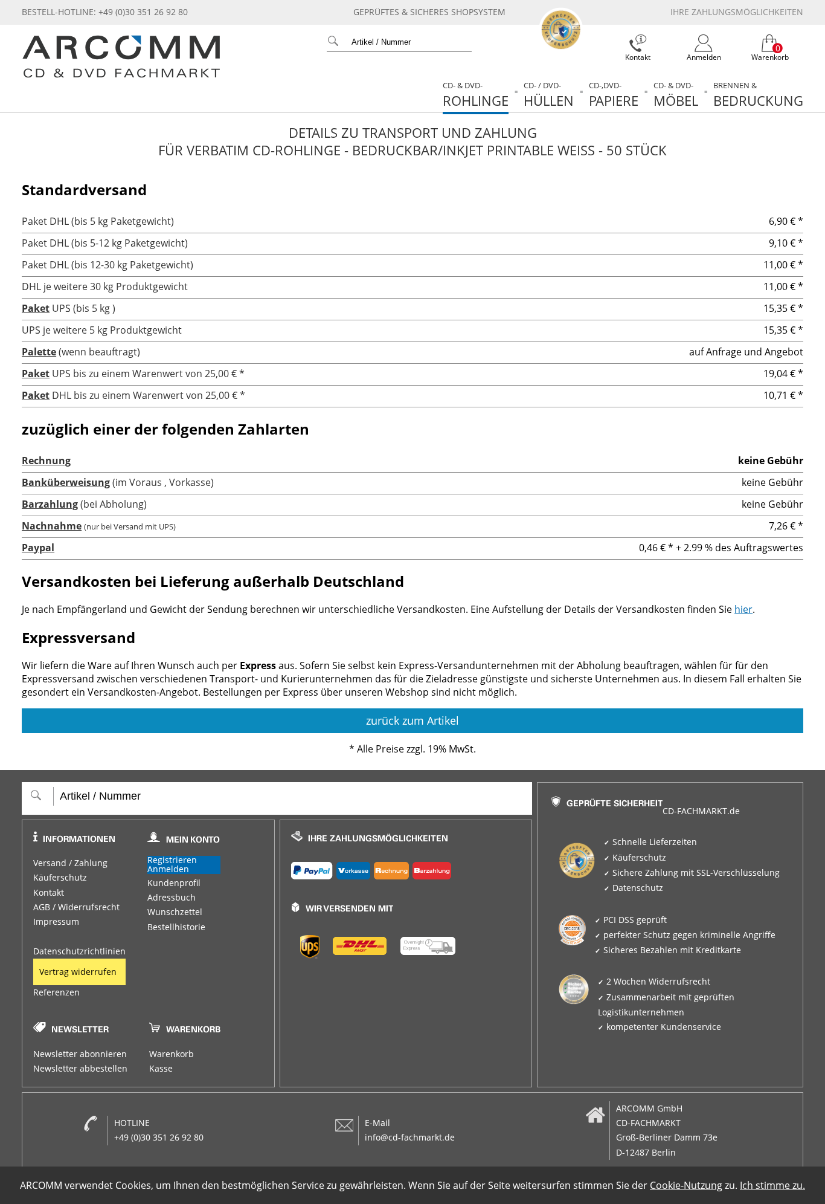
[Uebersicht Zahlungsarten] (406, 867)
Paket (36, 308)
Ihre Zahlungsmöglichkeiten (736, 12)
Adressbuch (171, 897)
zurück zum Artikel (412, 720)
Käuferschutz (60, 877)
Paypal (38, 547)
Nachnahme (52, 525)
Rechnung (46, 460)
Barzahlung (50, 504)
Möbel (675, 94)
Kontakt (48, 892)
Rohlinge (476, 94)
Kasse (161, 1068)
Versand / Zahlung (70, 863)
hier (743, 609)
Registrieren (172, 860)
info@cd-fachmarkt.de (410, 1137)
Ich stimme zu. (772, 1185)
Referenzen (56, 992)
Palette (39, 351)
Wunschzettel (174, 912)
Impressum (56, 921)
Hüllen (549, 94)
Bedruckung (758, 94)
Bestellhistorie (176, 927)
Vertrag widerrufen (78, 971)
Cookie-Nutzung (686, 1185)
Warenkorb (171, 1054)
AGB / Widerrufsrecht (76, 907)
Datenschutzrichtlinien (79, 951)
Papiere (613, 94)
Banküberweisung (66, 482)
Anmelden (168, 869)
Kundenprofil (174, 883)
